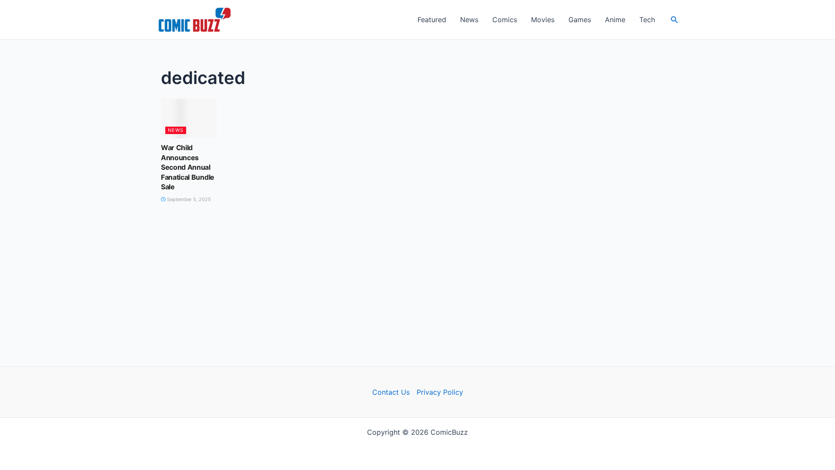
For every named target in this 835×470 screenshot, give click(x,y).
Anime (615, 19)
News (469, 19)
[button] (674, 19)
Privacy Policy (440, 392)
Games (579, 19)
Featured (432, 19)
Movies (542, 19)
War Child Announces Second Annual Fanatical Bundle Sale (187, 167)
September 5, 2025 (188, 199)
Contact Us (391, 392)
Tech (647, 19)
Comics (504, 19)
